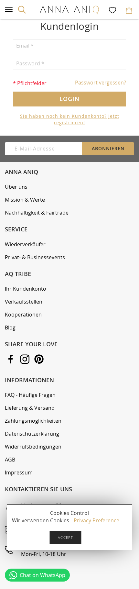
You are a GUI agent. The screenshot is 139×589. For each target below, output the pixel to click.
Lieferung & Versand (30, 407)
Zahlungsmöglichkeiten (33, 420)
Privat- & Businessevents (35, 257)
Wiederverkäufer (25, 244)
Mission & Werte (25, 199)
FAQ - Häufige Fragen (30, 394)
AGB (10, 459)
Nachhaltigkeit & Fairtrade (37, 212)
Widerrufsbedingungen (33, 446)
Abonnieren (108, 148)
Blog (10, 327)
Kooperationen (23, 314)
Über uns (16, 186)
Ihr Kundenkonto (25, 288)
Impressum (19, 472)
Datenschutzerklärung (32, 433)
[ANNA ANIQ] (69, 10)
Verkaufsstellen (23, 301)
